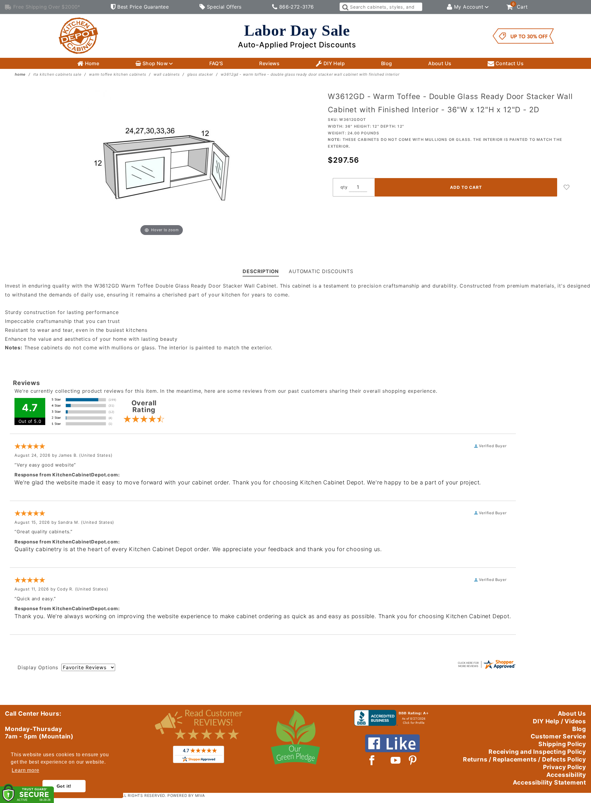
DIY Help (333, 63)
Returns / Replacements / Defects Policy (524, 759)
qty (344, 187)
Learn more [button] (25, 770)
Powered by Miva (186, 795)
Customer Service (558, 736)
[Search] (345, 7)
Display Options (38, 667)
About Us (439, 63)
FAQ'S (216, 63)
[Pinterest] (413, 760)
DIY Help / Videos (559, 721)
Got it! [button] (64, 786)
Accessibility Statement (549, 782)
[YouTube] (396, 760)
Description (261, 271)
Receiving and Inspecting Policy (537, 751)
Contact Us (509, 63)
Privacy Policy (564, 767)
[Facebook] (372, 760)
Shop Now (155, 63)
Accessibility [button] (566, 774)
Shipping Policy (562, 744)
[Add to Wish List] (566, 187)
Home (91, 63)
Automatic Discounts (321, 271)
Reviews (269, 63)
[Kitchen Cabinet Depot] (78, 35)
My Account (468, 7)
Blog (386, 63)
